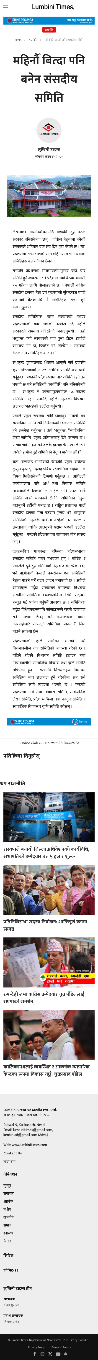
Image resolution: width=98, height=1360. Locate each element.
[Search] (5, 6)
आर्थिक (8, 1202)
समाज (7, 1225)
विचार (7, 1241)
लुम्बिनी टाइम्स (49, 149)
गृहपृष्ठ (18, 40)
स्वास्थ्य (8, 1233)
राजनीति (33, 40)
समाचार (8, 1194)
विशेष (7, 1209)
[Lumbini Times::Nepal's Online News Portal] (53, 6)
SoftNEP (83, 1340)
